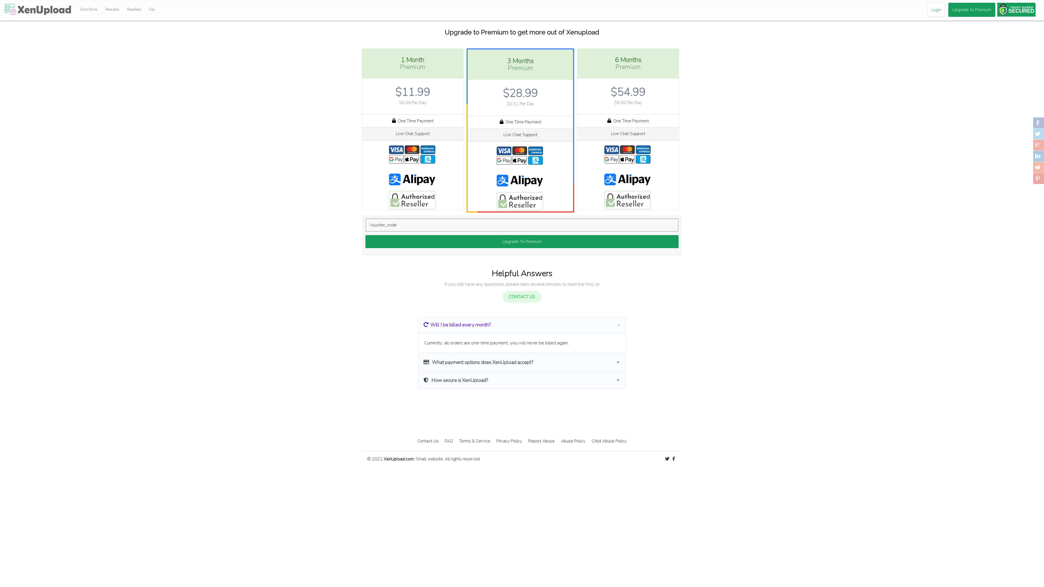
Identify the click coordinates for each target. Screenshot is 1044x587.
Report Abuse (541, 441)
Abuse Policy (573, 441)
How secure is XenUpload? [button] (459, 380)
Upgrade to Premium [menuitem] (971, 10)
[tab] (522, 325)
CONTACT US (522, 297)
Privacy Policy (509, 441)
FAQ (449, 441)
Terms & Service (474, 441)
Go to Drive (88, 9)
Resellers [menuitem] (134, 9)
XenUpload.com (399, 459)
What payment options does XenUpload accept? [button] (482, 362)
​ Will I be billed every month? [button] (460, 324)
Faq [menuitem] (152, 9)
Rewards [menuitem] (112, 9)
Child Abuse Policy (609, 441)
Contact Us (428, 441)
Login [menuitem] (936, 10)
